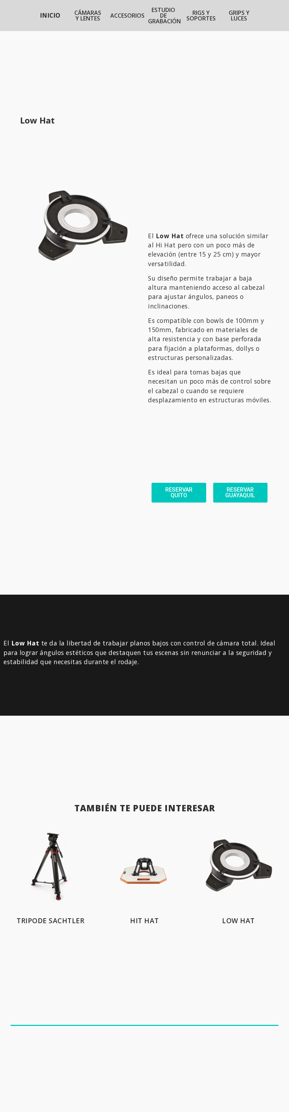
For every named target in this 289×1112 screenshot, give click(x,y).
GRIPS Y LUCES (239, 15)
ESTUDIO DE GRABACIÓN (164, 15)
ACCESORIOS (127, 15)
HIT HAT (144, 920)
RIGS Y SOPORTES (201, 15)
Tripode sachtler (50, 920)
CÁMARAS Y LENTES (87, 15)
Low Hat (238, 920)
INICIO (50, 15)
